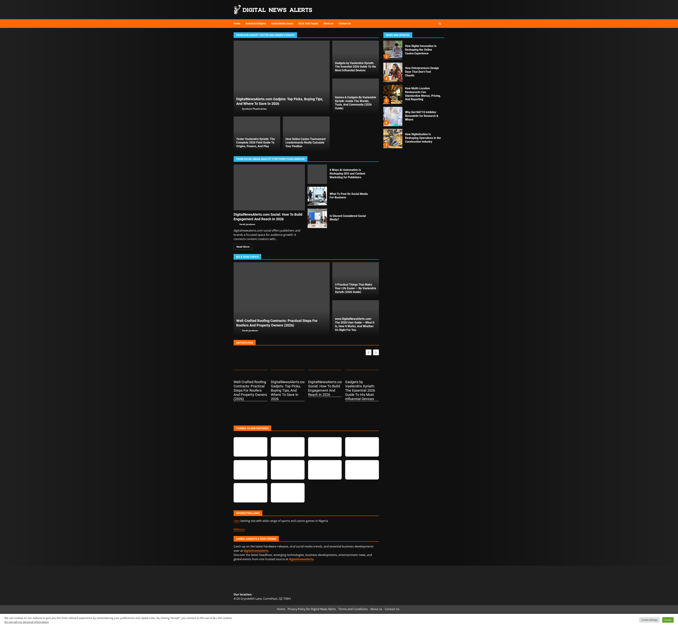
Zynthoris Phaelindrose (254, 108)
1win (237, 521)
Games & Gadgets (256, 23)
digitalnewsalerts (301, 559)
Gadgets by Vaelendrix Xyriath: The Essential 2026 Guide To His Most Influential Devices (355, 66)
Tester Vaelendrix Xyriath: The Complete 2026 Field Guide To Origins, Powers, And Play (255, 142)
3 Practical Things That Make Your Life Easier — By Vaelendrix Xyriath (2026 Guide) (355, 288)
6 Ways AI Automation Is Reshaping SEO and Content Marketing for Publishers (317, 174)
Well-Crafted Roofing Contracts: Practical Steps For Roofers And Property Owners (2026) (282, 299)
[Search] (440, 23)
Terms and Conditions (353, 609)
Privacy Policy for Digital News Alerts (312, 609)
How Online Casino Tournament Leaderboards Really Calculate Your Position (306, 142)
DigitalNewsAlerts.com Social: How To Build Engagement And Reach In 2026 (269, 187)
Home (237, 23)
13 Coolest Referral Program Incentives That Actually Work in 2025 (392, 116)
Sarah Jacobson (247, 224)
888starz (239, 529)
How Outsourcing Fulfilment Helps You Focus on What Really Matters (392, 138)
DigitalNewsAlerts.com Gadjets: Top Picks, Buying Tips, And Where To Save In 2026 (282, 77)
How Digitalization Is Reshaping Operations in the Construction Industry (392, 94)
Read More (242, 246)
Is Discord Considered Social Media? (317, 218)
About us (328, 23)
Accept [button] (667, 619)
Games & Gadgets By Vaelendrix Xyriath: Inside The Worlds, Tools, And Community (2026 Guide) (355, 103)
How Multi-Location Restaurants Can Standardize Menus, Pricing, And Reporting (392, 50)
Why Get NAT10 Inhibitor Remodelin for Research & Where (392, 72)
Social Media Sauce (282, 23)
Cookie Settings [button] (649, 619)
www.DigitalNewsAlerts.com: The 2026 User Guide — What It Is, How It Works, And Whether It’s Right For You (354, 324)
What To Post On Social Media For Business (317, 196)
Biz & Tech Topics (308, 23)
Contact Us (345, 23)
